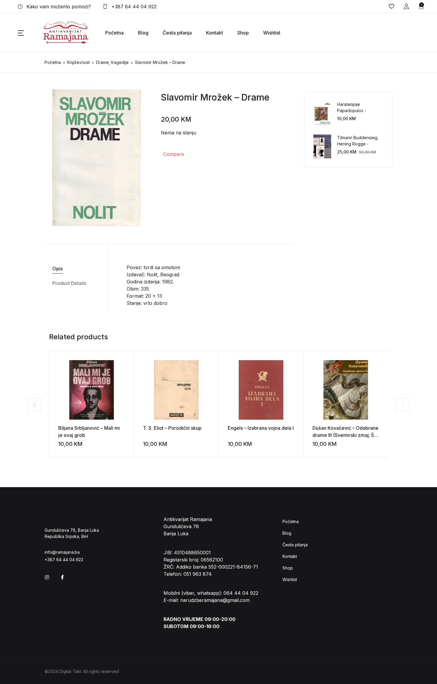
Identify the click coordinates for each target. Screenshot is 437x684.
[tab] (74, 269)
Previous (34, 405)
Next (402, 405)
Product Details (69, 283)
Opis (57, 269)
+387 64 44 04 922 (133, 7)
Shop (243, 33)
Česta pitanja (177, 33)
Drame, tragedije (112, 62)
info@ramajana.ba (62, 552)
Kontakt (214, 33)
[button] (406, 6)
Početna (114, 33)
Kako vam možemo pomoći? (58, 7)
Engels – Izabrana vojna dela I (261, 428)
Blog (143, 33)
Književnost (78, 62)
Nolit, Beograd (163, 274)
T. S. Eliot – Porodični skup (172, 428)
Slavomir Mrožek (196, 97)
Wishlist (271, 33)
